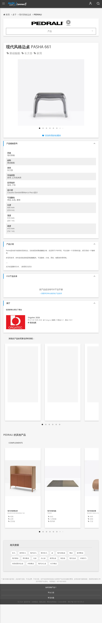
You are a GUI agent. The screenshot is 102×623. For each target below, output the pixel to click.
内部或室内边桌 (17, 563)
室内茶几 (44, 553)
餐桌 (71, 553)
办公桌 (43, 558)
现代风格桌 (61, 553)
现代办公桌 (42, 563)
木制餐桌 (30, 563)
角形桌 (62, 558)
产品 (50, 31)
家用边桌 (53, 558)
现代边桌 (72, 558)
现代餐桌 (15, 558)
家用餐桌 (80, 553)
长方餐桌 (53, 563)
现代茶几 (33, 553)
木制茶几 (83, 558)
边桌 (35, 558)
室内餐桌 (26, 558)
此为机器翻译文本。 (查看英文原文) (19, 266)
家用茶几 (23, 553)
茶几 (13, 553)
